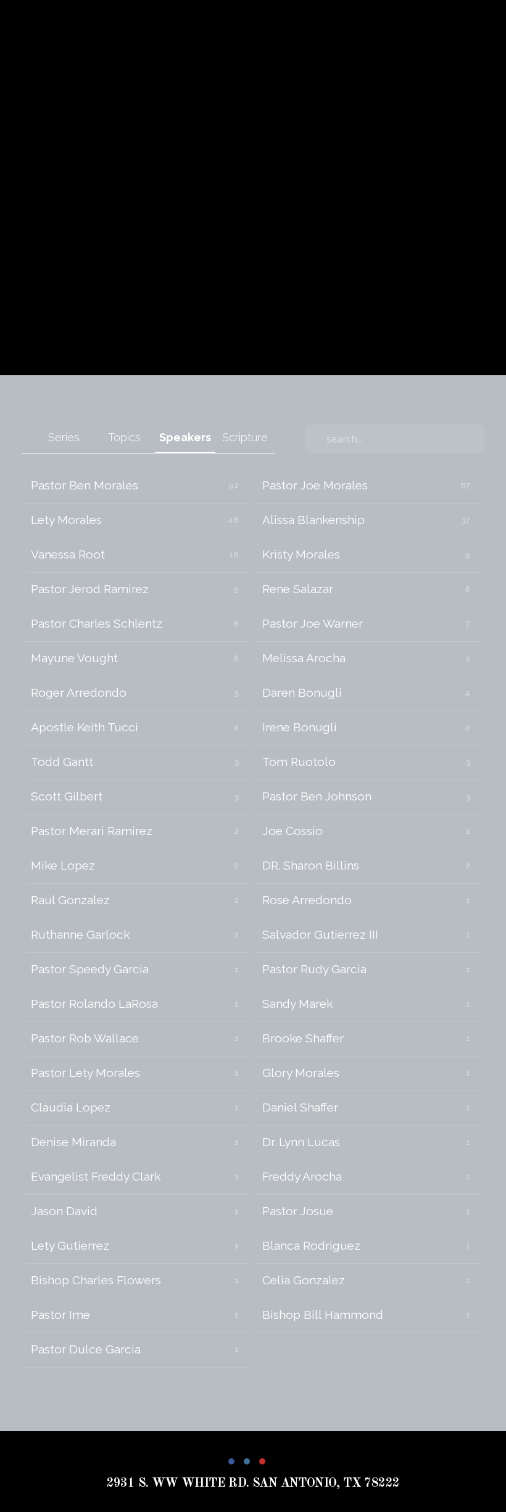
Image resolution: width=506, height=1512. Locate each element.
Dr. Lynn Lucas (301, 1142)
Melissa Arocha (304, 658)
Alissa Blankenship (313, 520)
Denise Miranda (73, 1142)
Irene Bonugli (299, 727)
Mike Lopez (63, 865)
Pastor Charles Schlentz (96, 624)
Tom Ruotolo (299, 762)
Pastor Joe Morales (315, 485)
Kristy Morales (301, 554)
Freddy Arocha (302, 1176)
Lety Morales (66, 520)
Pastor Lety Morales (85, 1073)
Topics (124, 437)
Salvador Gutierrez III (320, 935)
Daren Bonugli (302, 693)
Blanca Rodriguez (311, 1246)
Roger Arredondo (78, 693)
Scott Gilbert (66, 796)
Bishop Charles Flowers (96, 1280)
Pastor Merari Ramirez (91, 831)
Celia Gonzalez (303, 1280)
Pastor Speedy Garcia (90, 969)
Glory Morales (300, 1073)
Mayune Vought (74, 658)
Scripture (245, 437)
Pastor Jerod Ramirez (90, 589)
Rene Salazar (297, 589)
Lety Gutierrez (70, 1246)
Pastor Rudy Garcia (314, 969)
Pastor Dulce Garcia (86, 1349)
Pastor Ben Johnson (316, 796)
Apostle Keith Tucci (84, 727)
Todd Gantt (62, 762)
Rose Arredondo (307, 900)
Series (64, 437)
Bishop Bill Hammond (322, 1315)
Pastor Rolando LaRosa (94, 1004)
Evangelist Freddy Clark (96, 1176)
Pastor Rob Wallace (85, 1038)
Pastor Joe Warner (312, 624)
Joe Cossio (292, 831)
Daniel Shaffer (300, 1107)
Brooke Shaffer (303, 1038)
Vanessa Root (68, 554)
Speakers (185, 437)
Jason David (64, 1211)
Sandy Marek (297, 1004)
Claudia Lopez (70, 1107)
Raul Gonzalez (70, 900)
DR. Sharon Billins (310, 865)
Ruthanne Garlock (80, 935)
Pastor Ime (60, 1315)
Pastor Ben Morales (84, 485)
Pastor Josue (297, 1211)
